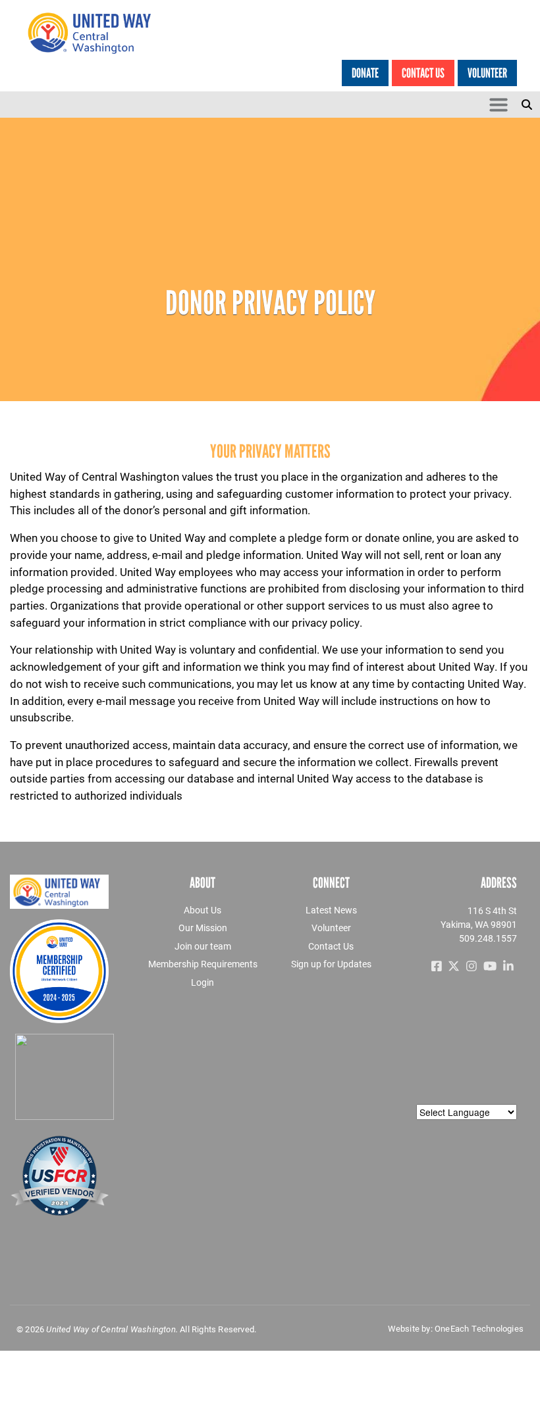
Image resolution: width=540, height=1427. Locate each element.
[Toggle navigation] (498, 104)
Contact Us (423, 73)
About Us (202, 910)
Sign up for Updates (331, 963)
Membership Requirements (202, 963)
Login (202, 982)
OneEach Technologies (479, 1328)
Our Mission (202, 927)
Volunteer (487, 73)
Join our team (203, 946)
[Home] (97, 32)
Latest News (331, 910)
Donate (365, 73)
